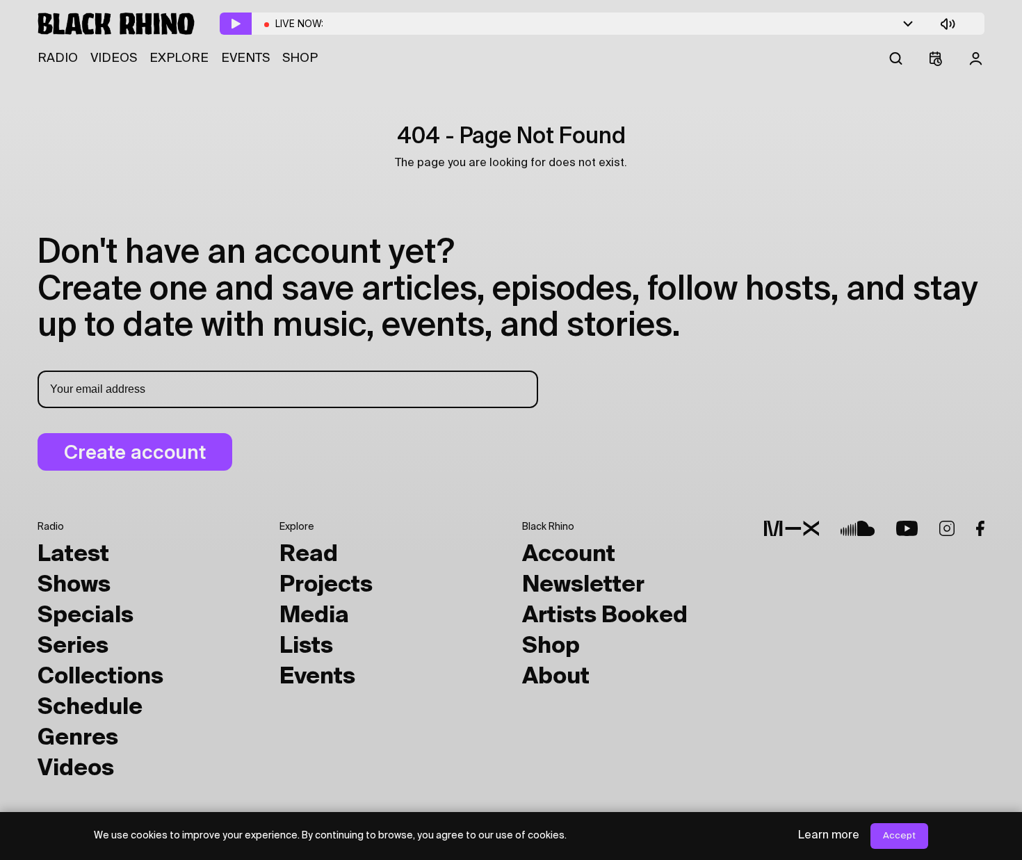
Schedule (90, 708)
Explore (179, 58)
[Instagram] (947, 528)
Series (73, 646)
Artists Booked (605, 616)
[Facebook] (980, 528)
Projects (326, 585)
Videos (113, 58)
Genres (78, 738)
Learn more (828, 835)
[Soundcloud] (858, 528)
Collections (100, 677)
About (556, 677)
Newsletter (583, 585)
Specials (85, 616)
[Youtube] (907, 528)
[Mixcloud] (791, 528)
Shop (300, 58)
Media (314, 616)
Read (308, 555)
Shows (74, 585)
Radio (58, 58)
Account (568, 555)
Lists (306, 646)
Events (245, 58)
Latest (73, 555)
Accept (899, 836)
